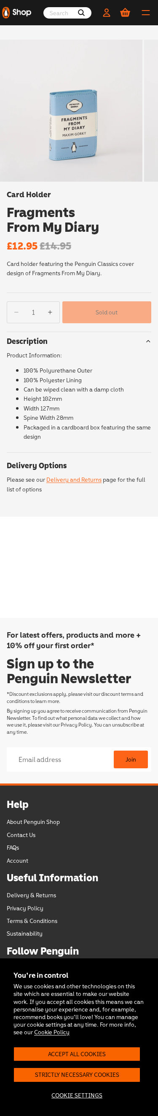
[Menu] (145, 12)
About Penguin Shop (33, 821)
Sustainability (25, 933)
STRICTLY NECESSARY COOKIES (77, 1074)
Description (27, 341)
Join (131, 759)
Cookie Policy (52, 1032)
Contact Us (21, 834)
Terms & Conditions (32, 921)
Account (17, 860)
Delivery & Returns (31, 895)
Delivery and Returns (74, 479)
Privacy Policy (76, 724)
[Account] (106, 12)
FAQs (13, 847)
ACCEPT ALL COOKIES (77, 1054)
